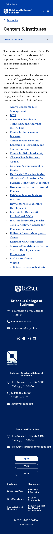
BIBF (13, 115)
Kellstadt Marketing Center (26, 242)
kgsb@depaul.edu (22, 404)
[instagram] (29, 338)
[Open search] (43, 11)
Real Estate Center (21, 258)
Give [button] (26, 473)
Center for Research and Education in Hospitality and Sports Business (27, 145)
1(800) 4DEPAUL (21, 397)
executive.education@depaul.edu (31, 447)
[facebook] (23, 338)
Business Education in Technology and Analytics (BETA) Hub (25, 124)
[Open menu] (48, 11)
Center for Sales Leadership (26, 153)
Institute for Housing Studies (27, 221)
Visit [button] (26, 466)
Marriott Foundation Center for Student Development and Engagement (29, 250)
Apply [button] (26, 458)
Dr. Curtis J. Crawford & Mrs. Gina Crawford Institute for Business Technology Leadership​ (29, 178)
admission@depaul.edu (25, 328)
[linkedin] (34, 338)
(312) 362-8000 (21, 321)
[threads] (18, 338)
